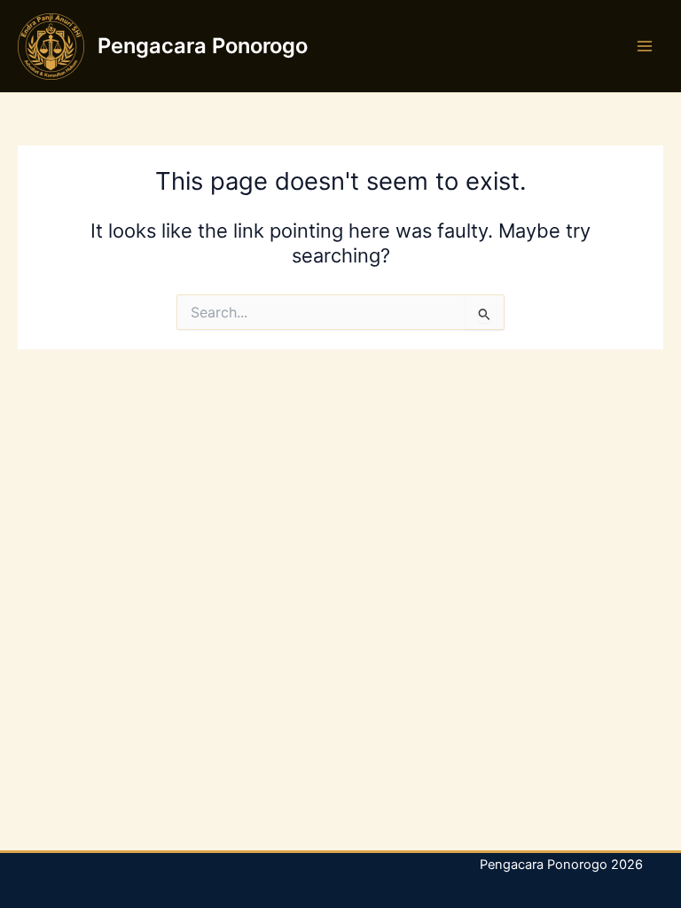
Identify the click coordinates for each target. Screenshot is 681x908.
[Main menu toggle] (644, 46)
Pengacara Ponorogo (203, 46)
